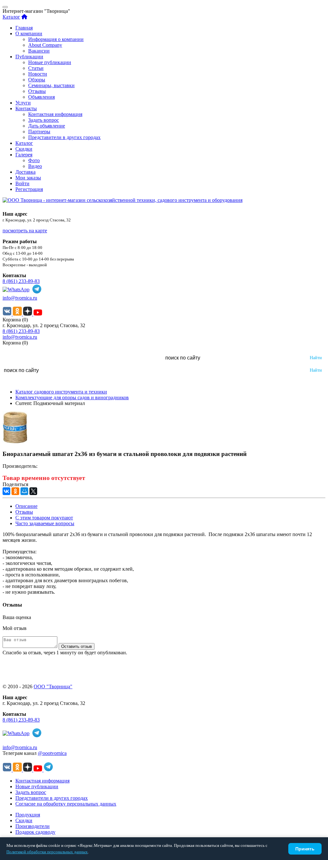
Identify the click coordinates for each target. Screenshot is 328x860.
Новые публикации (49, 62)
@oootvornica (52, 753)
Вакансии (39, 51)
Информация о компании (56, 39)
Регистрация (29, 189)
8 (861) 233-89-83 (21, 281)
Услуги (23, 102)
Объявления (41, 97)
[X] (33, 491)
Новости (37, 74)
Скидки (23, 149)
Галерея (23, 154)
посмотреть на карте (25, 230)
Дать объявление (46, 125)
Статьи (36, 68)
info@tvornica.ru (20, 298)
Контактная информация (55, 114)
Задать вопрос (43, 120)
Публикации (29, 56)
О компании (28, 33)
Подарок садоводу (35, 832)
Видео (35, 166)
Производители (32, 826)
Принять (305, 848)
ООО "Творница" (53, 686)
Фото (34, 160)
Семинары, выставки (51, 85)
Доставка (25, 172)
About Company (45, 45)
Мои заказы (28, 177)
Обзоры (36, 79)
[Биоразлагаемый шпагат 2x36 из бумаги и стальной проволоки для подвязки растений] (15, 441)
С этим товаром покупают (44, 517)
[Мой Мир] (24, 491)
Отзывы (37, 91)
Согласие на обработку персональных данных (65, 803)
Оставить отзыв (76, 646)
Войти (22, 183)
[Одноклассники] (15, 491)
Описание (26, 506)
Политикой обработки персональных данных (47, 851)
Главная (24, 27)
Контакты (26, 108)
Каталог (11, 17)
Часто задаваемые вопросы (44, 523)
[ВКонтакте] (6, 491)
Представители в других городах (64, 137)
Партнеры (39, 131)
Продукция (27, 814)
